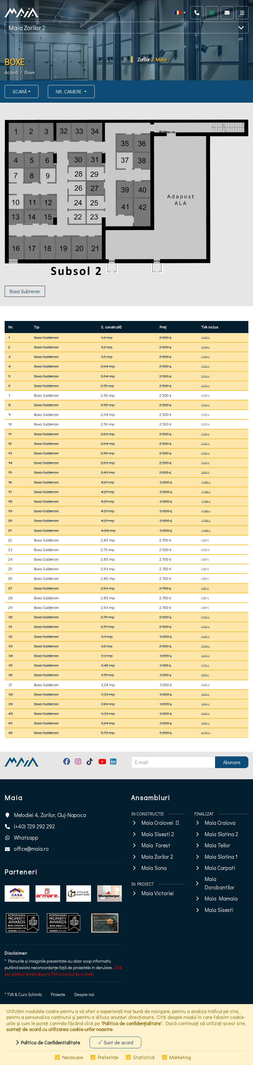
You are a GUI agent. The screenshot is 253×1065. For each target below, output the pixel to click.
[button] (180, 13)
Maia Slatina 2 (221, 834)
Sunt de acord (117, 1042)
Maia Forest (155, 845)
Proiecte (58, 994)
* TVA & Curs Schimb (23, 994)
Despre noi (84, 994)
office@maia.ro (31, 848)
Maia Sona (154, 867)
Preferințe (108, 1057)
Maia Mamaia (221, 898)
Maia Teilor (217, 845)
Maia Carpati (220, 867)
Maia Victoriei (157, 893)
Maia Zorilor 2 (27, 28)
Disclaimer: (16, 953)
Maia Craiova (220, 822)
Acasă (11, 72)
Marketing (180, 1057)
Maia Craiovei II (160, 822)
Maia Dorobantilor (219, 883)
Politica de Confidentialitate (49, 1042)
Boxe (30, 72)
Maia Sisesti (219, 909)
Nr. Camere (69, 91)
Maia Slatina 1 (221, 856)
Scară (20, 91)
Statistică (144, 1057)
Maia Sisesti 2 (157, 834)
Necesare (72, 1057)
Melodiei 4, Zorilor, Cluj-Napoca (50, 815)
